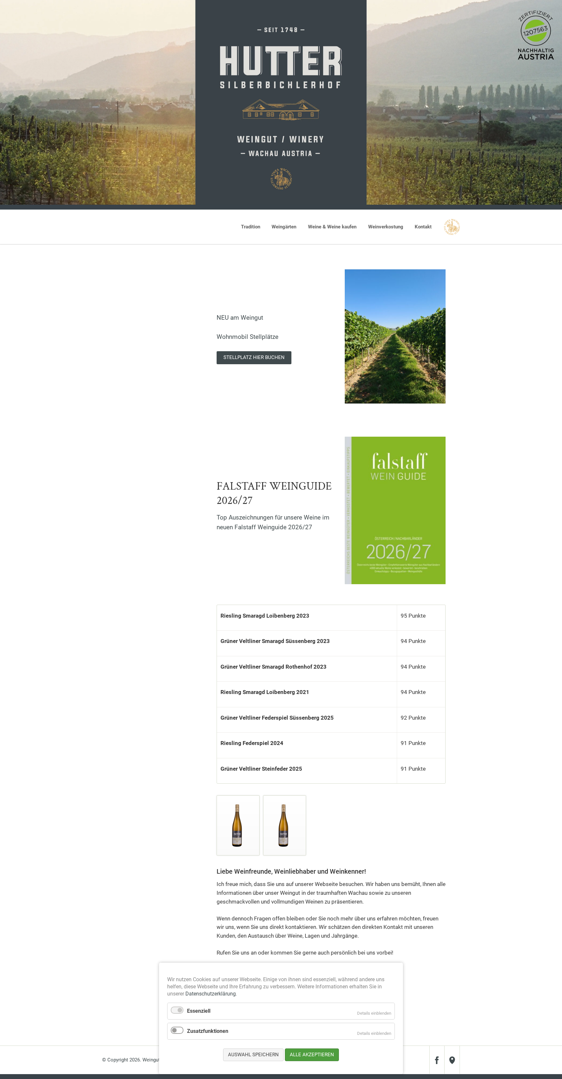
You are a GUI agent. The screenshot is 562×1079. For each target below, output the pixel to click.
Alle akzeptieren (312, 1055)
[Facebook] (437, 1060)
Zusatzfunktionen (207, 1031)
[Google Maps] (452, 1060)
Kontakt (423, 227)
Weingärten (284, 227)
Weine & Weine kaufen (332, 227)
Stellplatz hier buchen (254, 357)
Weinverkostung (385, 227)
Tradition (250, 227)
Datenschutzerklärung (210, 994)
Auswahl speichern (253, 1055)
